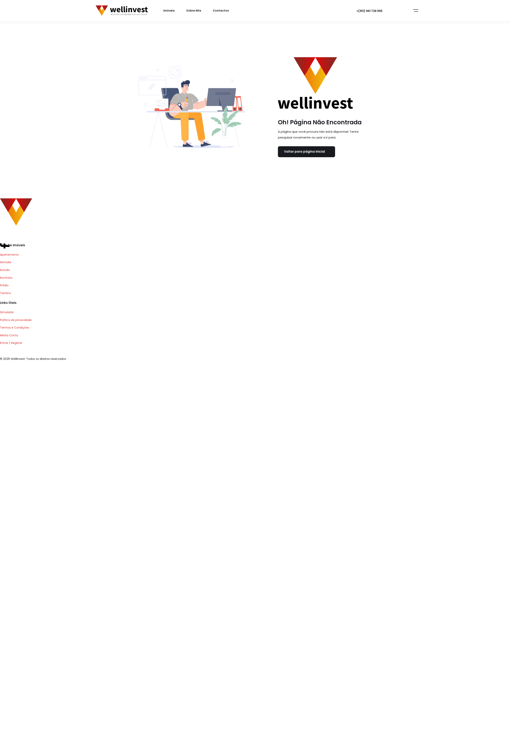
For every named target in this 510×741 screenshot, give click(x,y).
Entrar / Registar (11, 343)
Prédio (4, 285)
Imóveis (169, 11)
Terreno (5, 293)
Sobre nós (193, 11)
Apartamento (9, 255)
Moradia (5, 262)
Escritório (6, 278)
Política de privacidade (16, 320)
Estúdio (5, 270)
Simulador (7, 312)
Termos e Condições (14, 328)
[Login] (394, 11)
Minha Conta (9, 335)
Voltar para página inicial (304, 151)
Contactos (221, 11)
